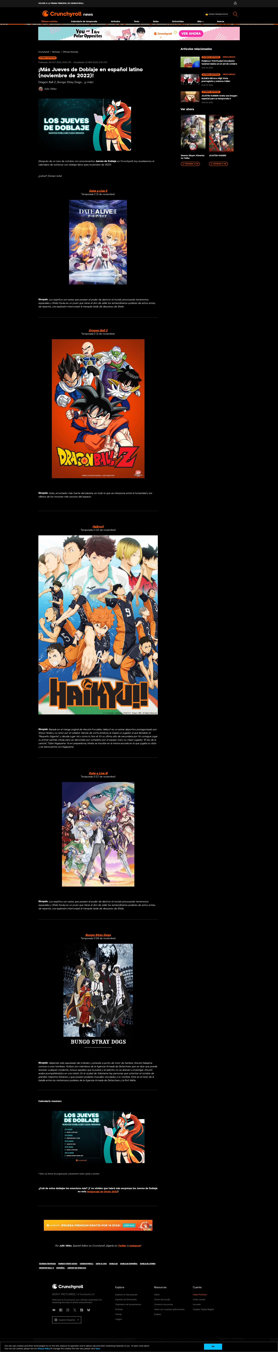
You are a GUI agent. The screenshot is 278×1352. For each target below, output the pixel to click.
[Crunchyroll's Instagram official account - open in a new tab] (67, 1310)
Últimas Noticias (70, 52)
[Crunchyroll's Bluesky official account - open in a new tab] (88, 1310)
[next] (233, 134)
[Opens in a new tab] (139, 33)
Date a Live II (98, 191)
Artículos (115, 22)
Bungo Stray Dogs (98, 935)
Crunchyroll (43, 52)
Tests (136, 22)
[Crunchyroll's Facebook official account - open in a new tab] (60, 1310)
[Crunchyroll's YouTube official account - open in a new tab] (53, 1310)
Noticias (56, 52)
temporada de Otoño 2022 (102, 1192)
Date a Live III (98, 773)
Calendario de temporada (84, 22)
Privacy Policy (44, 1349)
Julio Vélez (50, 89)
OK (213, 1347)
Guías (156, 22)
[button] (66, 1319)
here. (97, 1349)
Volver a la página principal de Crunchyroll (61, 3)
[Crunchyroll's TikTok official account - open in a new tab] (81, 1310)
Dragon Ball (97, 330)
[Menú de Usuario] (235, 3)
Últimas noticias (49, 22)
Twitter (122, 1246)
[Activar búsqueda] (235, 14)
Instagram (135, 1246)
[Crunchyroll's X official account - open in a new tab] (74, 1310)
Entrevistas (178, 22)
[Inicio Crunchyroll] (67, 1288)
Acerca (220, 22)
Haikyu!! (98, 526)
